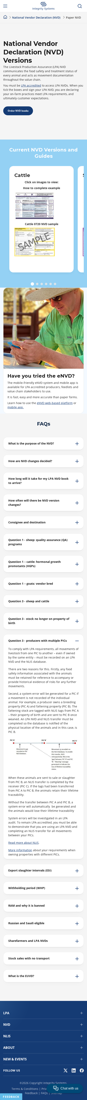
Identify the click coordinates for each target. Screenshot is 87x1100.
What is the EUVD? (21, 976)
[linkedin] (74, 1070)
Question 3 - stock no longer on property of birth (38, 621)
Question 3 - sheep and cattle (28, 601)
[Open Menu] (7, 6)
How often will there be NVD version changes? (33, 503)
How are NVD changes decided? (30, 461)
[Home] (5, 17)
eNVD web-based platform (55, 403)
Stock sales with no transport (29, 958)
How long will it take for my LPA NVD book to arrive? (38, 481)
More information (20, 850)
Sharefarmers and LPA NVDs (28, 941)
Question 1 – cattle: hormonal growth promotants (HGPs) (34, 564)
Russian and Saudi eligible (26, 923)
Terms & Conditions (25, 1089)
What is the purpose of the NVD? (31, 443)
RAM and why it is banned (26, 905)
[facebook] (82, 1070)
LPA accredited (31, 85)
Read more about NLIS (23, 843)
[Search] (80, 6)
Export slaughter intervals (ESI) (30, 870)
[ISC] (44, 6)
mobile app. (15, 407)
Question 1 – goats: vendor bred (30, 583)
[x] (66, 1070)
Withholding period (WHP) (26, 888)
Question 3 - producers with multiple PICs (37, 641)
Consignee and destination (27, 522)
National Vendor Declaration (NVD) (36, 17)
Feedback (31, 1093)
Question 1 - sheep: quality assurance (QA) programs (38, 542)
